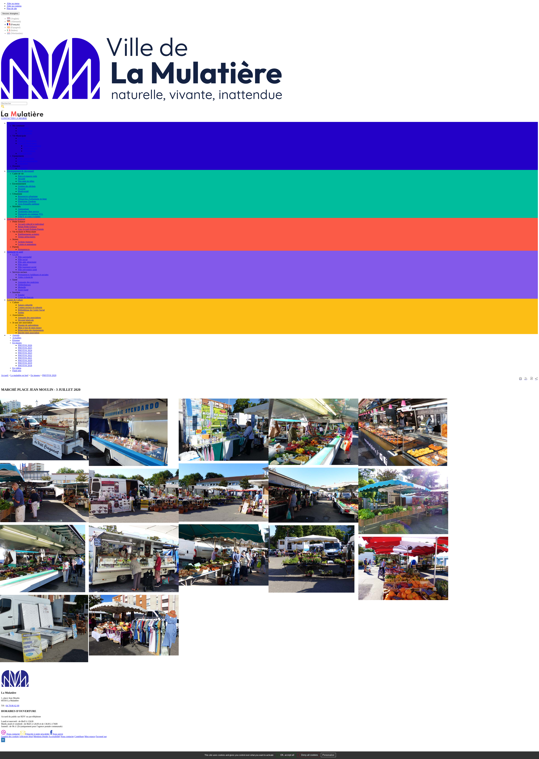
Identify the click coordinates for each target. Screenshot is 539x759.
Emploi (21, 295)
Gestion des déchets (27, 186)
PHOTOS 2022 (25, 355)
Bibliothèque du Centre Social (31, 310)
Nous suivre (57, 734)
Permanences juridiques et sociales (33, 274)
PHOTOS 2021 (25, 358)
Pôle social (23, 259)
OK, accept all (287, 755)
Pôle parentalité (25, 257)
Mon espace (89, 736)
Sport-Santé (23, 290)
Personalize (328, 755)
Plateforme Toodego (27, 201)
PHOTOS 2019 (25, 363)
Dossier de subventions (28, 325)
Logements (23, 163)
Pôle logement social (27, 267)
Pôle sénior (23, 264)
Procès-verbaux (30, 148)
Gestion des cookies (10, 736)
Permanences (24, 249)
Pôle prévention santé (27, 269)
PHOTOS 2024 (25, 350)
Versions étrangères (10, 13)
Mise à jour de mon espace (30, 327)
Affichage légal (25, 153)
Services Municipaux (27, 141)
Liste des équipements (27, 161)
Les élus (21, 138)
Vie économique (25, 130)
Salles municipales (26, 158)
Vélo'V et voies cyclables (29, 216)
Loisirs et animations (27, 244)
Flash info (16, 370)
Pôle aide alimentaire (27, 262)
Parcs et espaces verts (27, 176)
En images (17, 343)
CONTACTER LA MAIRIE (14, 118)
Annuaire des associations (29, 317)
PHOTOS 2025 (25, 348)
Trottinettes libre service (28, 211)
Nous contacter (13, 734)
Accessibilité (54, 736)
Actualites (16, 338)
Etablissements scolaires (28, 234)
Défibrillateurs (24, 285)
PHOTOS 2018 (25, 365)
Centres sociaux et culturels (30, 307)
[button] (531, 379)
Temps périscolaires (26, 237)
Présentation (23, 128)
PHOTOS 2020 (25, 360)
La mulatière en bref (19, 375)
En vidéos (16, 368)
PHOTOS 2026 (25, 345)
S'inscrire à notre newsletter (37, 734)
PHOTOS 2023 (25, 353)
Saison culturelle (25, 305)
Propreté (21, 189)
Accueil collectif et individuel (31, 224)
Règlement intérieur (32, 146)
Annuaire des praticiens (28, 282)
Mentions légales (40, 736)
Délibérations (29, 151)
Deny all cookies (309, 755)
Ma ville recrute (25, 133)
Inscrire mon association (28, 333)
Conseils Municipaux (27, 143)
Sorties (21, 312)
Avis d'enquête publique (28, 204)
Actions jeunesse (25, 242)
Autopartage (23, 209)
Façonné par (101, 736)
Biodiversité (23, 191)
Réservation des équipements (31, 330)
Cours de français (25, 297)
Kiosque (16, 340)
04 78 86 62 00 (12, 705)
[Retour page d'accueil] (141, 100)
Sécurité (21, 178)
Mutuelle (22, 287)
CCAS (15, 254)
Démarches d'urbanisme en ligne (32, 199)
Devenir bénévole (26, 320)
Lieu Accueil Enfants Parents (31, 229)
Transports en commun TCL (30, 214)
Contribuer (79, 736)
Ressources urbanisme (28, 196)
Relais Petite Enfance (27, 226)
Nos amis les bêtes (26, 181)
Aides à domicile (25, 277)
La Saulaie (22, 168)
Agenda (15, 335)
